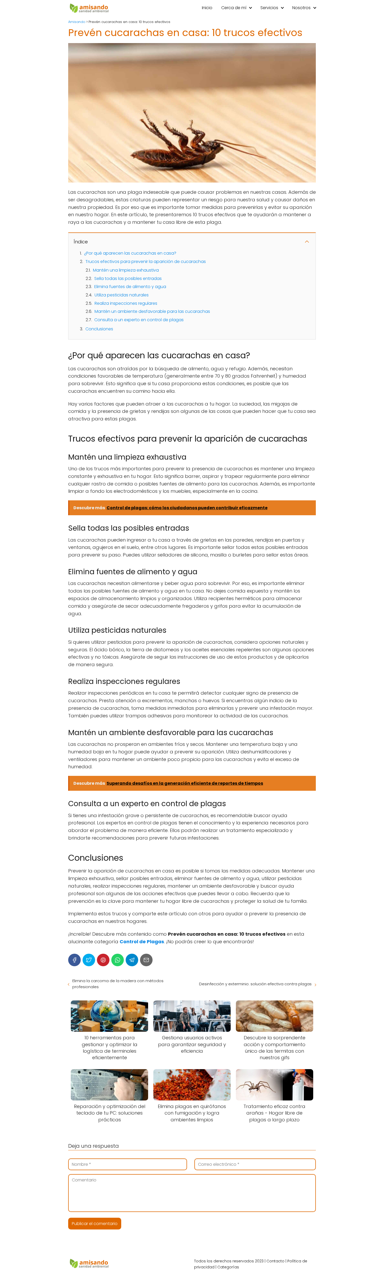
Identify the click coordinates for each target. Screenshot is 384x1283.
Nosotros (301, 8)
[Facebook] (74, 960)
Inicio (207, 8)
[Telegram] (132, 960)
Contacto (275, 1261)
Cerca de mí (233, 8)
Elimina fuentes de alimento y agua (130, 287)
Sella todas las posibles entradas (128, 279)
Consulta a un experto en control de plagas (139, 320)
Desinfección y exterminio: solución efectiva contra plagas (255, 984)
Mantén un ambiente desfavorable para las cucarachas (152, 311)
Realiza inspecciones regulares (126, 303)
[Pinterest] (103, 960)
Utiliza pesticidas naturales (122, 295)
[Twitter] (89, 960)
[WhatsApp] (117, 960)
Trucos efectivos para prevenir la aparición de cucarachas (145, 262)
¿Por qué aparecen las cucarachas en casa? (130, 253)
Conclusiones (99, 329)
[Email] (146, 960)
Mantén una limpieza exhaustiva (126, 270)
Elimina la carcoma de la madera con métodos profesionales (118, 983)
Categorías (228, 1267)
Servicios (269, 8)
